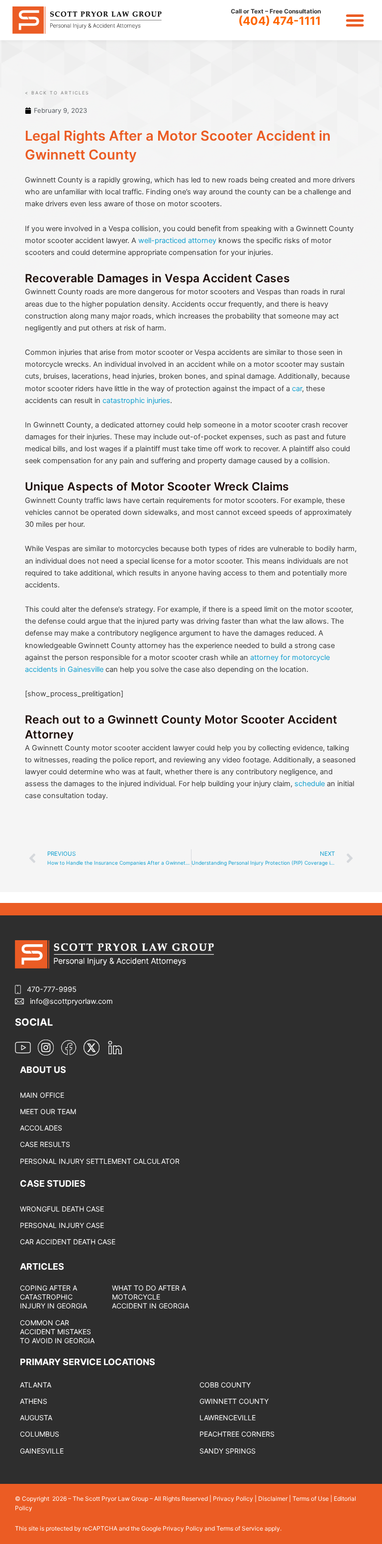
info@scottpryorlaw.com (71, 1001)
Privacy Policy (233, 1498)
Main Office (42, 1095)
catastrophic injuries (136, 400)
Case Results (45, 1144)
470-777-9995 (52, 989)
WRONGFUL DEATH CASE (62, 1209)
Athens (33, 1401)
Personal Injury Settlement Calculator (100, 1161)
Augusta (36, 1417)
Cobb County (225, 1385)
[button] (355, 20)
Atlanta (35, 1385)
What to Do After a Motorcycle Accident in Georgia (150, 1297)
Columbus (39, 1434)
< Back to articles (57, 92)
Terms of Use (310, 1498)
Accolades (41, 1128)
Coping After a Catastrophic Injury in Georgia (53, 1297)
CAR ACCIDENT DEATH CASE (67, 1241)
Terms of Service (240, 1528)
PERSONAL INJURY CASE (62, 1225)
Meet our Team (48, 1111)
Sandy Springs (227, 1451)
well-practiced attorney (177, 240)
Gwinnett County (234, 1401)
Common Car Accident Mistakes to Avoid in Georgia (57, 1331)
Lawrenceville (227, 1417)
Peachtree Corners (237, 1434)
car (297, 388)
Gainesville (42, 1451)
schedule (309, 783)
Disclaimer (272, 1498)
